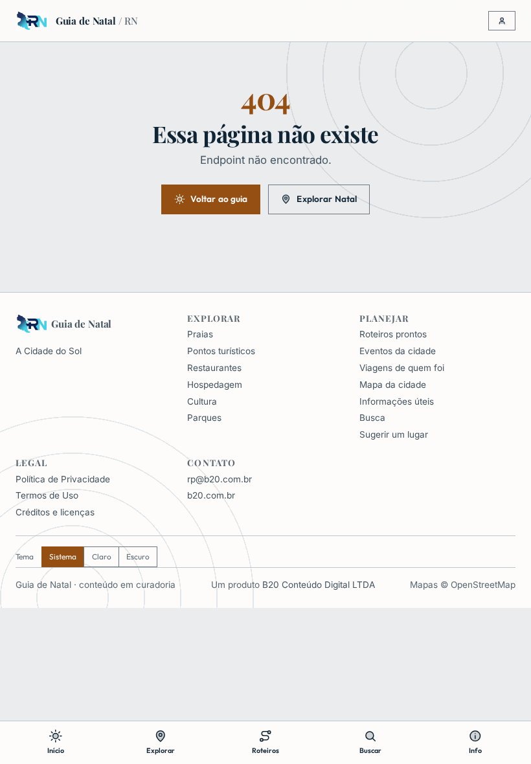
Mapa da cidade (392, 384)
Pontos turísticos (221, 351)
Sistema (62, 556)
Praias (200, 334)
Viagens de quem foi (401, 368)
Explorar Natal (327, 199)
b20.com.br (211, 495)
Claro (101, 556)
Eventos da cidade (397, 351)
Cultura (202, 401)
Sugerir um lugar (393, 434)
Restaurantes (214, 368)
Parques (204, 417)
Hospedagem (214, 384)
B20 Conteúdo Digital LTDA (318, 584)
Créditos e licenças (55, 512)
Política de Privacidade (63, 479)
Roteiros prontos (393, 334)
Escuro (138, 556)
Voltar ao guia (219, 199)
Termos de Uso (47, 495)
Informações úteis (396, 401)
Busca (372, 417)
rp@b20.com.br (219, 479)
